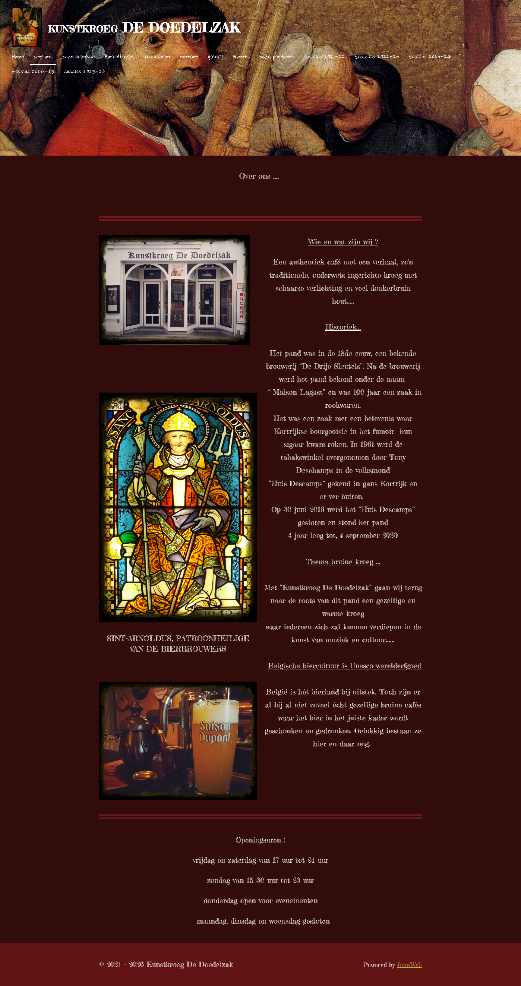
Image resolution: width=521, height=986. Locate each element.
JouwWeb (409, 965)
